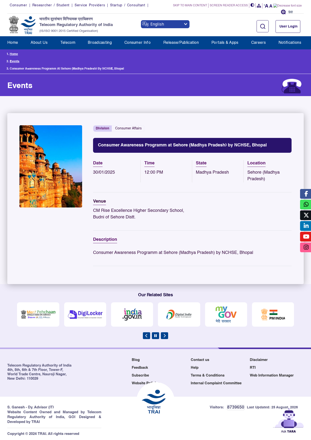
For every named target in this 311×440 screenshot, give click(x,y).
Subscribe (140, 375)
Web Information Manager (272, 375)
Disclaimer (259, 360)
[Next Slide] (164, 335)
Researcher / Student (50, 5)
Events (14, 61)
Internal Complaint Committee (216, 383)
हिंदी (290, 12)
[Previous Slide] (146, 335)
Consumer (18, 5)
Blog (136, 360)
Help (195, 367)
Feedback (140, 367)
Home (14, 54)
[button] (252, 5)
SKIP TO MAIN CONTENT (190, 5)
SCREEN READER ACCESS (229, 5)
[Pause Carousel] (155, 335)
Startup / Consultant (127, 5)
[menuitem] (12, 42)
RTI (253, 367)
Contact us (200, 360)
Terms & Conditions (208, 375)
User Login (288, 26)
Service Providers (90, 5)
